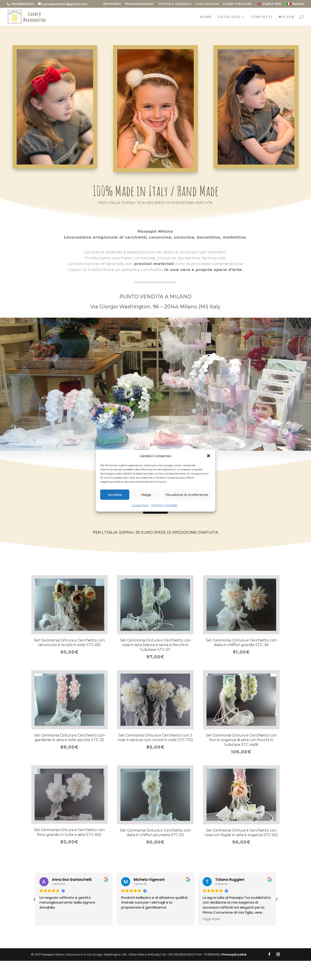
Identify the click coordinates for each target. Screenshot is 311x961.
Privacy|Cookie (234, 954)
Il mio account (207, 3)
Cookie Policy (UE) (237, 3)
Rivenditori (112, 3)
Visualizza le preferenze (186, 494)
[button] (208, 455)
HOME (206, 17)
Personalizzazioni (139, 3)
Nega (146, 494)
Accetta (115, 494)
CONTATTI (261, 17)
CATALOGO (229, 17)
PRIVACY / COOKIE (164, 505)
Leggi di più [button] (211, 919)
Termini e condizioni (174, 3)
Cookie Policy (140, 505)
